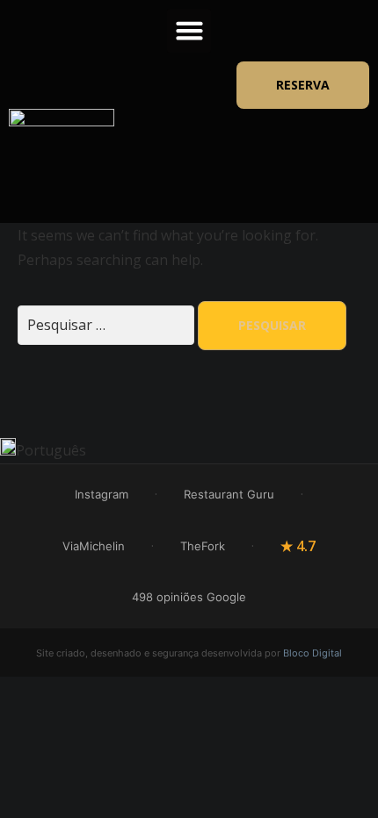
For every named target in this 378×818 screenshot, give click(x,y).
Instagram (101, 494)
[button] (189, 31)
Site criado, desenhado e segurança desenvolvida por (189, 653)
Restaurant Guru (229, 494)
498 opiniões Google (189, 597)
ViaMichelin (93, 546)
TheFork (202, 546)
